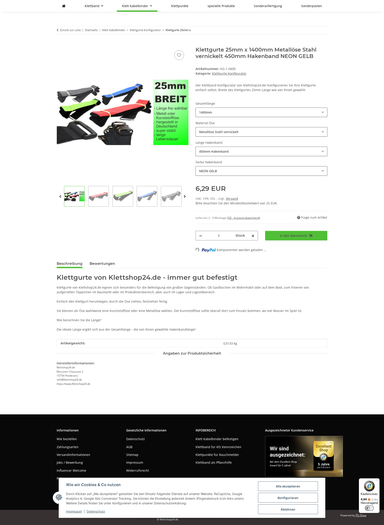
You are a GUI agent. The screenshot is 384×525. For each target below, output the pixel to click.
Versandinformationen (73, 455)
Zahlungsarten (67, 447)
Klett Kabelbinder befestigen (217, 439)
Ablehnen (288, 509)
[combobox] (261, 112)
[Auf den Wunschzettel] (179, 55)
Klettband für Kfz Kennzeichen (218, 447)
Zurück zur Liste (70, 30)
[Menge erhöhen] (253, 235)
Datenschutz (96, 511)
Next (184, 196)
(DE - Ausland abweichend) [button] (243, 218)
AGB (129, 447)
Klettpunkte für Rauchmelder (217, 455)
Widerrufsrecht (137, 470)
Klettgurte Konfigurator (229, 73)
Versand (232, 198)
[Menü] (377, 481)
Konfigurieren (288, 498)
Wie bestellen (67, 439)
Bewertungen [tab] (102, 264)
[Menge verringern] (201, 235)
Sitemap (132, 455)
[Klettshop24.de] (64, 6)
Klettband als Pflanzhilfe (214, 462)
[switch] (369, 508)
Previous (60, 196)
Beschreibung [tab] (69, 264)
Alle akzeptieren (288, 486)
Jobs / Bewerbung (70, 462)
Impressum (74, 511)
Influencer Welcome (71, 470)
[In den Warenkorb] (60, 44)
